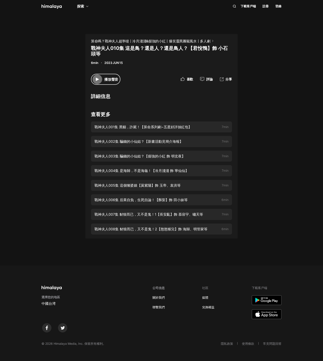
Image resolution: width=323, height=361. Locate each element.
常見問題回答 (272, 343)
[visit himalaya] (52, 6)
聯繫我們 (158, 307)
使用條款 (248, 343)
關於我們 (158, 297)
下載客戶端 (248, 6)
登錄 (278, 6)
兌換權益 (208, 307)
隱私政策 (227, 343)
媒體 (205, 297)
